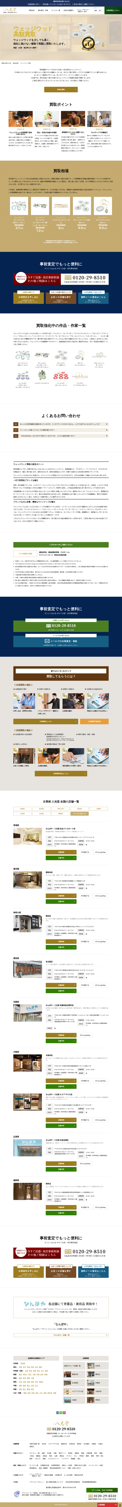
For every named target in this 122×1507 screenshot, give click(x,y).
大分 (41, 1393)
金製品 (45, 1456)
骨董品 (77, 1453)
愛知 (20, 1378)
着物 (92, 1456)
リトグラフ (65, 1459)
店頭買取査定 (55, 1465)
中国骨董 (89, 1453)
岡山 (28, 1385)
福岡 (24, 1393)
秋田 (32, 1367)
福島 (40, 1367)
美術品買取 (15, 63)
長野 (34, 1371)
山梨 (26, 1371)
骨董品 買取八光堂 (6, 63)
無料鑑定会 (33, 1468)
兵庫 (24, 1382)
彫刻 (50, 1456)
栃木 (41, 1374)
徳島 (20, 1389)
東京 (20, 1374)
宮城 (28, 1367)
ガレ (75, 1456)
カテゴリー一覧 (35, 1453)
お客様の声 (58, 1475)
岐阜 (24, 1378)
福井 (46, 1371)
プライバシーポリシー (37, 1482)
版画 (44, 1459)
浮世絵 (81, 1456)
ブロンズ (37, 1459)
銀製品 (38, 1456)
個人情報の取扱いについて (54, 1482)
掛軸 (82, 1453)
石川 (42, 1371)
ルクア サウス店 (53, 1444)
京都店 (94, 1444)
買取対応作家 (78, 1475)
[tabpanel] (19, 213)
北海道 (22, 1363)
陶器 (101, 1453)
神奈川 (25, 1374)
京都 (28, 1382)
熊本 (37, 1393)
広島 (32, 1385)
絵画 (43, 1453)
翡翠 (31, 1459)
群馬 (45, 1374)
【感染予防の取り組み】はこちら (61, 1)
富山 (38, 1371)
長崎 (33, 1393)
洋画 (55, 1453)
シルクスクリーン (53, 1459)
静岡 (28, 1378)
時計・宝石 (99, 1456)
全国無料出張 (44, 1465)
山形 (36, 1367)
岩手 (24, 1367)
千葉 (33, 1374)
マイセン (69, 1456)
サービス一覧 (55, 10)
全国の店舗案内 (68, 10)
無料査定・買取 (43, 10)
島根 (24, 1385)
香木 (95, 1453)
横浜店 (79, 1444)
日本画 (49, 1453)
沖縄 (54, 1393)
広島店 (100, 1444)
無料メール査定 (67, 1465)
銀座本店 (64, 1444)
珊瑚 (87, 1456)
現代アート (62, 1453)
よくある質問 (68, 1475)
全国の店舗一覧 (35, 1444)
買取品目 (32, 10)
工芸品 (32, 1456)
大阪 (20, 1382)
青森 (20, 1367)
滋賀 (32, 1382)
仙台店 (44, 1444)
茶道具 (70, 1453)
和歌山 (41, 1382)
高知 (32, 1389)
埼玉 (29, 1374)
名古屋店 (86, 1444)
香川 (24, 1389)
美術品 (62, 1456)
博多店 (32, 1446)
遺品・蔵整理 (43, 1468)
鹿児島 (49, 1393)
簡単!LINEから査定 (80, 1465)
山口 (36, 1385)
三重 (32, 1378)
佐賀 (28, 1393)
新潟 (30, 1371)
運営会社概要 (48, 1475)
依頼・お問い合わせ (74, 1468)
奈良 (36, 1382)
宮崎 (45, 1393)
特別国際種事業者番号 (89, 1482)
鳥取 (20, 1385)
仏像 (55, 1456)
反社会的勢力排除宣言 (73, 1482)
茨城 (37, 1374)
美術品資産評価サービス (58, 1468)
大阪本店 (72, 1444)
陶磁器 (73, 1459)
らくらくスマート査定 (96, 1465)
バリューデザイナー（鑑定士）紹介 (36, 1475)
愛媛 (28, 1389)
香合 (78, 1459)
